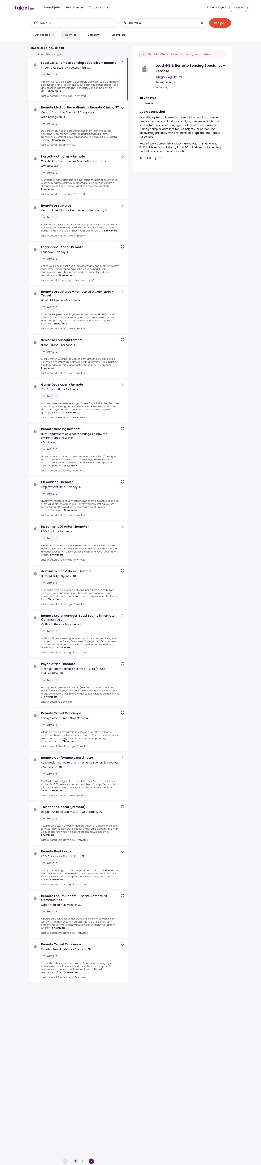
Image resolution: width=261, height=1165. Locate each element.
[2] (91, 1161)
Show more (54, 91)
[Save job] (122, 62)
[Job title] (73, 23)
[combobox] (77, 23)
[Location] (160, 23)
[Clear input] (202, 23)
